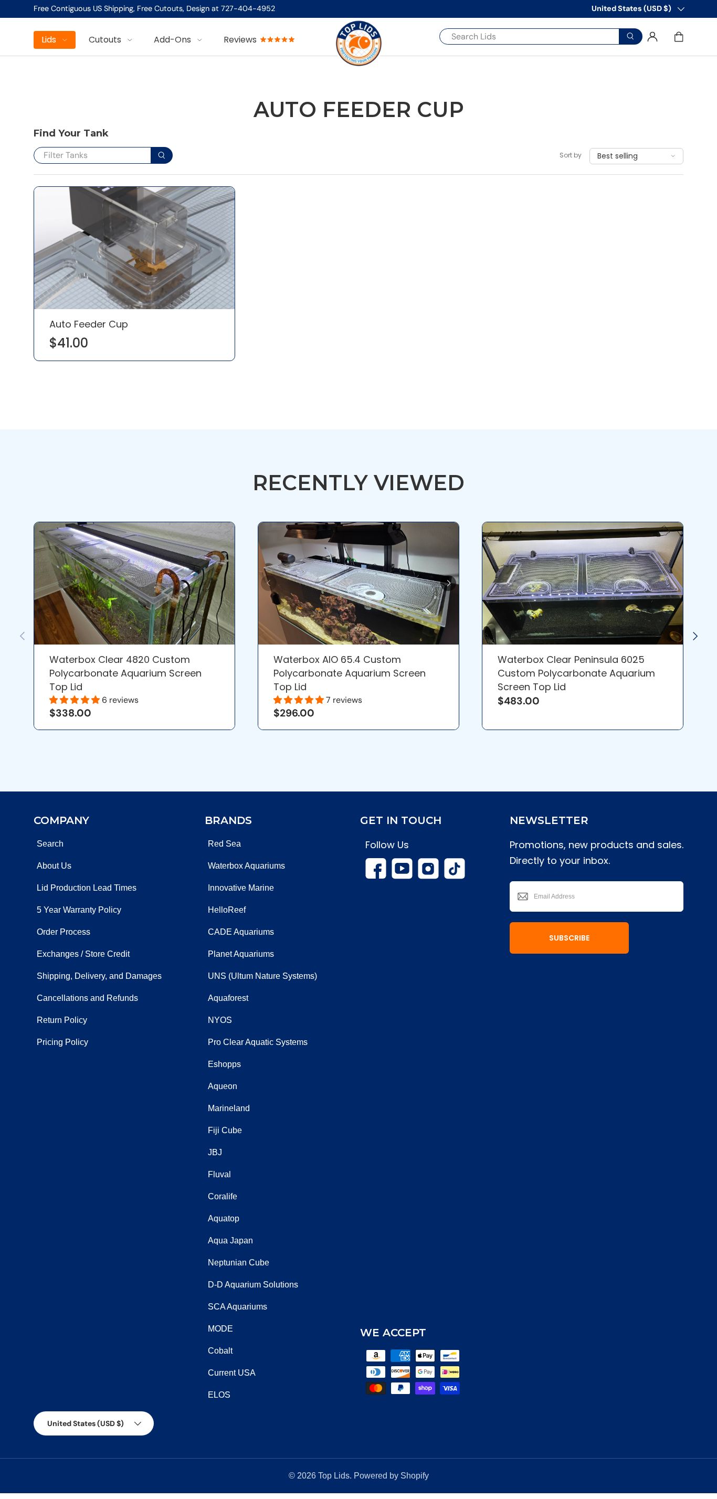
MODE (220, 1328)
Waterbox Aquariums (246, 865)
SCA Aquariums (237, 1306)
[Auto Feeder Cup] (134, 248)
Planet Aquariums (241, 953)
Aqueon (222, 1086)
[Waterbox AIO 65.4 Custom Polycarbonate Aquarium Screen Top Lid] (358, 583)
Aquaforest (228, 998)
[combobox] (533, 36)
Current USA (232, 1372)
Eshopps (224, 1064)
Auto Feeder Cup (88, 324)
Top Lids (334, 1475)
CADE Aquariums (241, 931)
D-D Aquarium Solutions (253, 1284)
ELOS (219, 1394)
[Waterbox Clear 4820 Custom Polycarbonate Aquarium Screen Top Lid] (134, 583)
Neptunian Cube (238, 1262)
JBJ (215, 1152)
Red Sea (224, 843)
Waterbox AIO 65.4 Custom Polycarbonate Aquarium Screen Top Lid (349, 673)
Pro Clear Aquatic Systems (258, 1042)
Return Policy (62, 1020)
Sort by (571, 155)
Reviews (240, 40)
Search (50, 843)
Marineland (229, 1108)
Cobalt (220, 1350)
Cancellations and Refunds (87, 998)
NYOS (220, 1020)
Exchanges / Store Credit (83, 953)
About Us (54, 865)
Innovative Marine (241, 887)
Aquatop (223, 1218)
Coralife (222, 1196)
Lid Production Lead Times (86, 887)
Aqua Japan (230, 1240)
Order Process (63, 931)
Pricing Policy (62, 1042)
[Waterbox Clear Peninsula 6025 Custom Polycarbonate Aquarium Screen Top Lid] (582, 583)
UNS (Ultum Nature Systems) (262, 976)
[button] (679, 36)
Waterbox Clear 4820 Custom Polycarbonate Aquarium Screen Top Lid (125, 673)
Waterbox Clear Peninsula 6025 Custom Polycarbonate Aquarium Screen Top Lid (576, 673)
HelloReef (227, 909)
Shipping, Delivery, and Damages (99, 976)
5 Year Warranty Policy (79, 909)
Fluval (219, 1174)
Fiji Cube (225, 1130)
